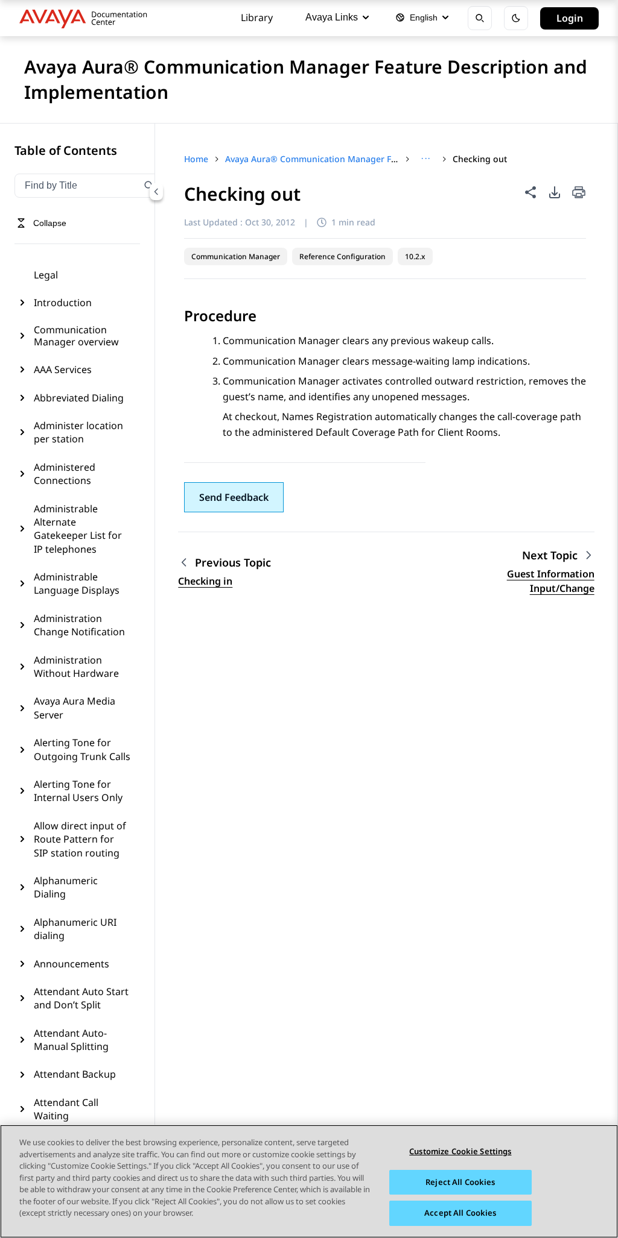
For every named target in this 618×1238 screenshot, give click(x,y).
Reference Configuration (342, 256)
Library (257, 17)
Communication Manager (235, 256)
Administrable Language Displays (76, 583)
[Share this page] (530, 192)
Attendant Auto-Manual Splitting (71, 1039)
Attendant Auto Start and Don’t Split (81, 998)
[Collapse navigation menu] (156, 191)
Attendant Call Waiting (66, 1109)
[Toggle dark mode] (516, 18)
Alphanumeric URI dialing (75, 929)
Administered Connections (64, 473)
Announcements (71, 963)
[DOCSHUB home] (86, 18)
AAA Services (63, 369)
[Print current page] (579, 193)
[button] (234, 497)
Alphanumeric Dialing (66, 887)
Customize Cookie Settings (460, 1151)
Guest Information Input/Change (550, 581)
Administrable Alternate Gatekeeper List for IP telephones (78, 529)
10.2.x (415, 256)
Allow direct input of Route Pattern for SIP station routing (80, 839)
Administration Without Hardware (76, 666)
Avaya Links (331, 17)
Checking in (205, 581)
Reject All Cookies (460, 1182)
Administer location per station (78, 432)
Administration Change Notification (79, 625)
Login (569, 18)
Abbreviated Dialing (79, 397)
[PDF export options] (554, 192)
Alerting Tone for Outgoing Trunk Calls (82, 749)
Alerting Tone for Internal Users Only (78, 791)
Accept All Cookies (460, 1212)
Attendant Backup (75, 1074)
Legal (46, 274)
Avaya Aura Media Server (74, 707)
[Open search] (480, 18)
